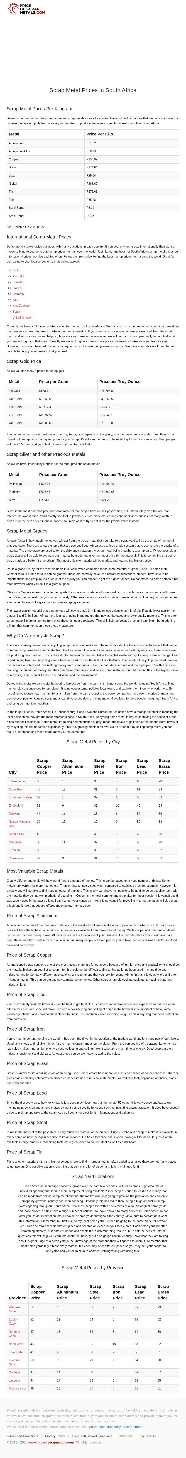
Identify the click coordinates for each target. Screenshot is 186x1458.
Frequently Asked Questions (92, 1436)
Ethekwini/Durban (20, 797)
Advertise (126, 1436)
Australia (18, 276)
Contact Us (148, 1436)
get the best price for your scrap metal (115, 1427)
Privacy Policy (55, 1436)
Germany (18, 294)
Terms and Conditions (22, 1436)
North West (16, 1344)
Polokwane (16, 858)
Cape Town (16, 789)
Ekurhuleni (16, 805)
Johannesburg (18, 781)
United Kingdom (22, 317)
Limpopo (14, 1380)
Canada (17, 282)
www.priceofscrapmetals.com (51, 1442)
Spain (16, 311)
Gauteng (14, 1372)
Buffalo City (16, 834)
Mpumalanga (17, 1388)
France (17, 288)
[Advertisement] (93, 51)
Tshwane (14, 813)
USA (15, 270)
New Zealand (20, 305)
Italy (15, 300)
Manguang (15, 842)
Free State (16, 1352)
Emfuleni (14, 850)
